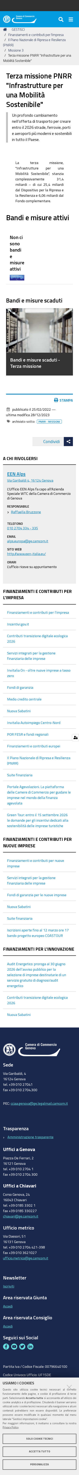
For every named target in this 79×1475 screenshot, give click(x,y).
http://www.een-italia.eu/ (26, 554)
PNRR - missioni (49, 421)
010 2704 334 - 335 (22, 528)
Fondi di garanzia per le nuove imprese (36, 895)
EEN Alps (16, 474)
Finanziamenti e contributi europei (33, 746)
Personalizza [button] (39, 1464)
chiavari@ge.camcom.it (20, 1216)
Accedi (8, 1306)
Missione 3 (16, 50)
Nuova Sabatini (19, 711)
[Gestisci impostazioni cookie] (75, 737)
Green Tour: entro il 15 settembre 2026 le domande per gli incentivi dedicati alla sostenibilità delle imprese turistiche (37, 820)
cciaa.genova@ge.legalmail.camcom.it (39, 1103)
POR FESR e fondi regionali (27, 734)
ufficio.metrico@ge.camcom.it (25, 1258)
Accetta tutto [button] (39, 1451)
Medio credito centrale (24, 699)
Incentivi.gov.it (18, 624)
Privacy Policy (10, 1427)
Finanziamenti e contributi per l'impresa (36, 34)
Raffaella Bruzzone (26, 512)
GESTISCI (18, 29)
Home (5, 29)
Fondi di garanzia (20, 687)
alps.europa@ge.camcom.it (27, 541)
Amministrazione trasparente (30, 1137)
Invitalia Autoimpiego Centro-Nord (33, 722)
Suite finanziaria (19, 775)
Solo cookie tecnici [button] (39, 1438)
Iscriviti (8, 1286)
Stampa (66, 400)
